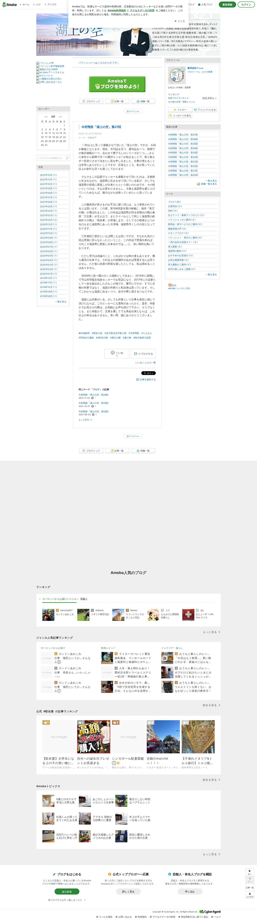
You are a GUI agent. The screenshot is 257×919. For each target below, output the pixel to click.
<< (46, 116)
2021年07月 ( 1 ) (48, 197)
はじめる (67, 891)
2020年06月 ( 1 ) (48, 251)
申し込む (190, 891)
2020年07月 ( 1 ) (48, 246)
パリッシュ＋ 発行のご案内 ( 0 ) (185, 237)
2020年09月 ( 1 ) (48, 237)
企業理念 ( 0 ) (175, 206)
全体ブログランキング (178, 98)
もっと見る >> (85, 420)
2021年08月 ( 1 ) (48, 192)
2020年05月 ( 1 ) (48, 255)
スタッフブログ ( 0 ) (178, 233)
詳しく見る (128, 891)
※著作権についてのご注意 (179, 288)
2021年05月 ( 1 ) (48, 206)
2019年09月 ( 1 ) (48, 291)
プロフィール (194, 71)
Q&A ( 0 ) (172, 210)
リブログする (145, 353)
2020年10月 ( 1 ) (48, 233)
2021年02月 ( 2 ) (48, 219)
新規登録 (227, 4)
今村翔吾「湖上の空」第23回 (183, 161)
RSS (174, 285)
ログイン (246, 4)
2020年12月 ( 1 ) (48, 224)
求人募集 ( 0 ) (175, 246)
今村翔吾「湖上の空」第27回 (101, 127)
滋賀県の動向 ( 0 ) (177, 250)
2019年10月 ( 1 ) (48, 287)
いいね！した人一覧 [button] (145, 362)
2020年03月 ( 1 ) (49, 264)
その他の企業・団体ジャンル (181, 101)
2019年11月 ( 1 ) (48, 282)
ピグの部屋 (207, 71)
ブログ (91, 137)
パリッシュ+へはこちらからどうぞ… (99, 62)
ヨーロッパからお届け (53, 648)
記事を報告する (148, 379)
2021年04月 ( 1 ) (48, 210)
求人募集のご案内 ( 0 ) (179, 264)
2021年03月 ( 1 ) (48, 215)
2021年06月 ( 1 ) (48, 201)
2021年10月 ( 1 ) (48, 184)
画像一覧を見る (209, 183)
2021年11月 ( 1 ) (48, 179)
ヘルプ (217, 916)
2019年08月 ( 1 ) (48, 296)
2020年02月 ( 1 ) (48, 269)
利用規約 (142, 916)
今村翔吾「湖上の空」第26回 (93, 394)
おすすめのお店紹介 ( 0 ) (180, 255)
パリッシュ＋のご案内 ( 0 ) (181, 219)
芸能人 (84, 598)
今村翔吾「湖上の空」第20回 (183, 175)
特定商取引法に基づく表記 (194, 916)
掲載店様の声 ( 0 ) (177, 228)
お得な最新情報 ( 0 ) (178, 260)
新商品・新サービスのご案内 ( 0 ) (185, 224)
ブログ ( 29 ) (174, 201)
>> (60, 116)
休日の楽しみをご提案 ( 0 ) (181, 269)
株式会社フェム (195, 68)
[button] (250, 895)
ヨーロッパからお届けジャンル (59, 598)
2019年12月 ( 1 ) (48, 278)
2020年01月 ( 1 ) (48, 273)
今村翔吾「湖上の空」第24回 (183, 157)
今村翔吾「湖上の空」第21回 (183, 170)
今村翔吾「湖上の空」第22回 (183, 166)
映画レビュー (108, 648)
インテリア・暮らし (172, 648)
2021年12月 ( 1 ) (48, 175)
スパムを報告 (106, 916)
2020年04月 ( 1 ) (49, 260)
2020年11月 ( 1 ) (48, 228)
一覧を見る (211, 180)
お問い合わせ (125, 916)
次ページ (133, 111)
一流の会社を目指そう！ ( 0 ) (183, 242)
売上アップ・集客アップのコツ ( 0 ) (186, 215)
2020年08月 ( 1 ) (48, 242)
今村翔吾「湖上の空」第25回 (93, 403)
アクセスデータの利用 (164, 916)
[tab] (59, 599)
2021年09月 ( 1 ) (48, 188)
